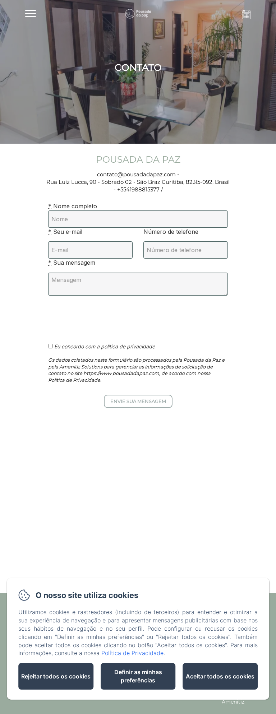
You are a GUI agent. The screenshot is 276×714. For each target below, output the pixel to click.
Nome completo (72, 206)
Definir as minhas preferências (138, 676)
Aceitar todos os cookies (220, 676)
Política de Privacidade (132, 653)
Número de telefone (170, 231)
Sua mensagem (71, 262)
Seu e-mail (65, 231)
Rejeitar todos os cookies (56, 676)
